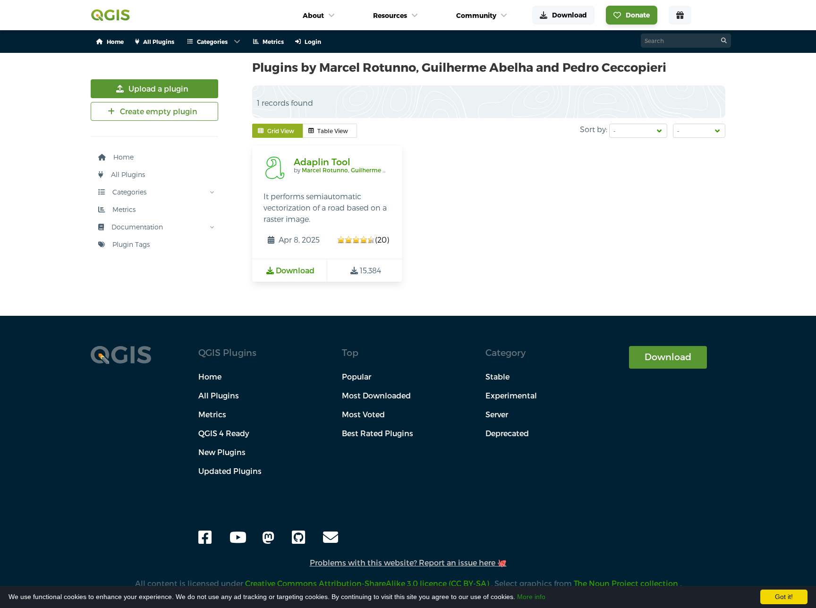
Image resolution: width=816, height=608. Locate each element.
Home (122, 157)
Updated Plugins (230, 470)
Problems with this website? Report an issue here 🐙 (408, 562)
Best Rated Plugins (377, 433)
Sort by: (593, 129)
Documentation (136, 227)
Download (668, 356)
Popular (356, 376)
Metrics (123, 209)
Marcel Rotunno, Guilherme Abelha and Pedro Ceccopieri (383, 170)
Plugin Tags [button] (130, 244)
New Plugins (222, 452)
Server (496, 414)
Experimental (511, 395)
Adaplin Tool (322, 161)
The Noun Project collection (627, 583)
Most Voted (363, 414)
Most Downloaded (376, 395)
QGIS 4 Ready (223, 433)
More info (531, 596)
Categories (128, 192)
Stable (497, 376)
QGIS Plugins (227, 352)
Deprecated (507, 433)
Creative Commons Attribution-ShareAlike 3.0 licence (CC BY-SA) (368, 583)
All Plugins (127, 174)
